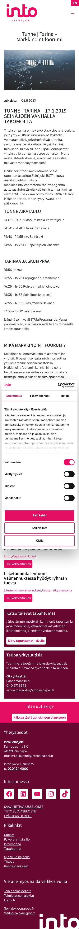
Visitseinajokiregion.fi (19, 913)
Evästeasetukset (18, 816)
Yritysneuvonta (62, 590)
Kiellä (39, 540)
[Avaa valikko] (73, 14)
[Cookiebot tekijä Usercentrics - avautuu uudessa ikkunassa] (58, 385)
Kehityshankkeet (16, 866)
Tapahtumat (12, 848)
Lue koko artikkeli (19, 565)
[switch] (69, 474)
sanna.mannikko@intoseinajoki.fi (30, 690)
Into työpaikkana (15, 556)
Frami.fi (9, 900)
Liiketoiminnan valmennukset (22, 590)
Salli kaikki (39, 515)
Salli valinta (39, 528)
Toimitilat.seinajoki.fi (19, 895)
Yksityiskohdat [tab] (39, 395)
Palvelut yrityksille (17, 839)
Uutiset (31, 556)
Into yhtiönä (12, 844)
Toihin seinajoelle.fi (17, 891)
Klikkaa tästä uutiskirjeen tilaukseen (39, 717)
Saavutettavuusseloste (23, 807)
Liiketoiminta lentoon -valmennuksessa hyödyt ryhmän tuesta (35, 578)
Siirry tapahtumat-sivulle (26, 641)
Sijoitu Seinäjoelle (17, 857)
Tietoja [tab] (65, 395)
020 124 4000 (18, 768)
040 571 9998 (16, 685)
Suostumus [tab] (14, 395)
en (75, 3)
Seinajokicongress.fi (19, 908)
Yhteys (9, 861)
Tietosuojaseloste (20, 811)
